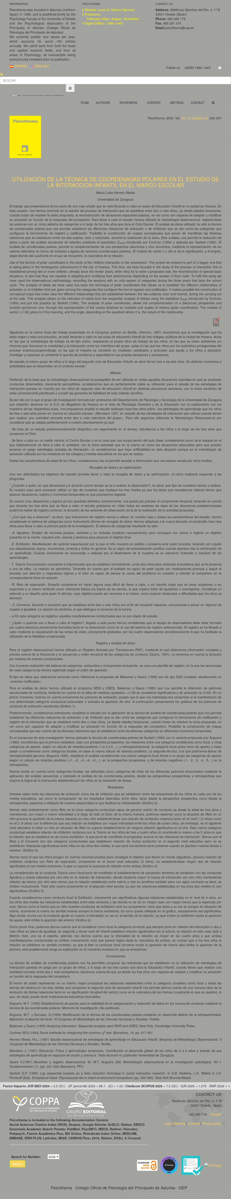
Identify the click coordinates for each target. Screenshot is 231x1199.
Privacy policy (212, 1123)
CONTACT (198, 102)
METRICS (177, 102)
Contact (216, 1114)
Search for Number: (26, 1156)
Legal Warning (175, 1123)
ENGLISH (41, 66)
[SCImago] (213, 1165)
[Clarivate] (170, 1165)
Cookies (193, 1123)
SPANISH (20, 66)
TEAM (84, 102)
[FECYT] (193, 1165)
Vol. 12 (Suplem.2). (195, 118)
